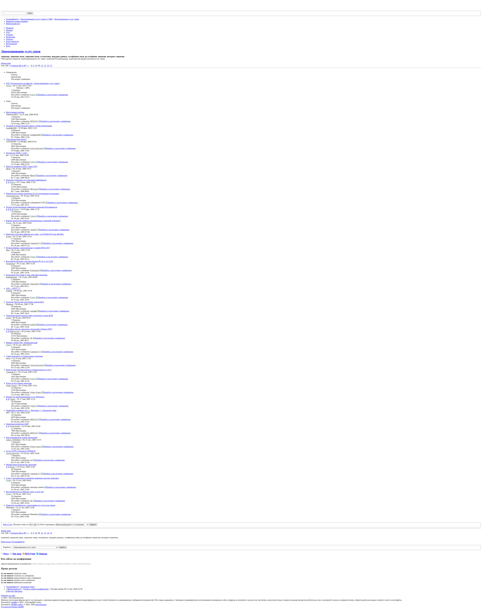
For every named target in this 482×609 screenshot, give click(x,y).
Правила (9, 28)
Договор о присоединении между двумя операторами (29, 126)
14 (48, 66)
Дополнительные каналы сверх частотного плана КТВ (29, 315)
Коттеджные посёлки (15, 112)
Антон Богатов (36, 148)
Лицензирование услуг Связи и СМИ (36, 19)
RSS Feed (29, 553)
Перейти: (7, 547)
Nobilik (9, 291)
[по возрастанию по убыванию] (85, 524)
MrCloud (33, 189)
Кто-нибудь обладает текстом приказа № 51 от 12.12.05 (29, 261)
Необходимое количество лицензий (21, 465)
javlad (8, 318)
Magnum (9, 304)
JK (31, 338)
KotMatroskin (11, 277)
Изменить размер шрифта (17, 21)
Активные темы (27, 587)
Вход (8, 46)
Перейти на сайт (8, 595)
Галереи (9, 35)
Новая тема (6, 63)
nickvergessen (40, 604)
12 (42, 66)
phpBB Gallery (17, 604)
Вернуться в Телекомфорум (12, 542)
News (6, 553)
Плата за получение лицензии (19, 383)
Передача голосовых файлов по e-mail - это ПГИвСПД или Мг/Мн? (35, 234)
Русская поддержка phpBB (12, 607)
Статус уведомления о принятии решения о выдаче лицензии (32, 478)
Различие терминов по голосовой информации (26, 180)
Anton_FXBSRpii (13, 440)
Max (8, 250)
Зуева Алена (11, 385)
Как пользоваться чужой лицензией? (22, 437)
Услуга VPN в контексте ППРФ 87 (21, 451)
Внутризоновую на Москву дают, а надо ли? (25, 492)
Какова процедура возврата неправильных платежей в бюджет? (33, 221)
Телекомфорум (12, 19)
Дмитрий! (34, 284)
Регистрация (11, 44)
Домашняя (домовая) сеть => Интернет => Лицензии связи (31, 410)
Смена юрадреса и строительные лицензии (24, 356)
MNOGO (34, 121)
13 (45, 66)
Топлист (9, 39)
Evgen (8, 236)
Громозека (10, 264)
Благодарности (12, 41)
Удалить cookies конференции (36, 589)
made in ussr (14, 331)
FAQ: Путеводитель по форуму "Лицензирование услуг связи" (33, 83)
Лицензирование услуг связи (66, 19)
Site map (16, 553)
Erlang (8, 86)
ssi (31, 460)
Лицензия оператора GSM (17, 424)
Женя (8, 169)
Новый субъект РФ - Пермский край (21, 343)
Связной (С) (35, 243)
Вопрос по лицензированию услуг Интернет (25, 397)
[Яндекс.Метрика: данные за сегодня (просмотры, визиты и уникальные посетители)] (14, 591)
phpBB (14, 602)
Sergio (12, 467)
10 (36, 66)
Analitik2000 (11, 128)
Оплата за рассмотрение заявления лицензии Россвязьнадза (31, 207)
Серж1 (12, 399)
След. (10, 524)
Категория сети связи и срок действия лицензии (26, 275)
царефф (33, 311)
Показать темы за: (21, 524)
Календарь (10, 37)
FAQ (8, 32)
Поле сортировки (47, 524)
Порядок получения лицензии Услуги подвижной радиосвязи (32, 194)
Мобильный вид (13, 24)
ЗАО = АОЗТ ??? (13, 288)
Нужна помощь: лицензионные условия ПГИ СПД (28, 248)
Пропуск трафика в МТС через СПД (21, 166)
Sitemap (42, 553)
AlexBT (33, 230)
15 (51, 66)
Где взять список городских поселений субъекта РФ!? (29, 329)
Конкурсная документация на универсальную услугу (29, 370)
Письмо (9, 30)
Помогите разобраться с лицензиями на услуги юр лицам (30, 505)
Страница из (18, 66)
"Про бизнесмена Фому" (16, 139)
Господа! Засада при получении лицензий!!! (25, 302)
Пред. (5, 524)
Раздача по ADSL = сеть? (16, 153)
